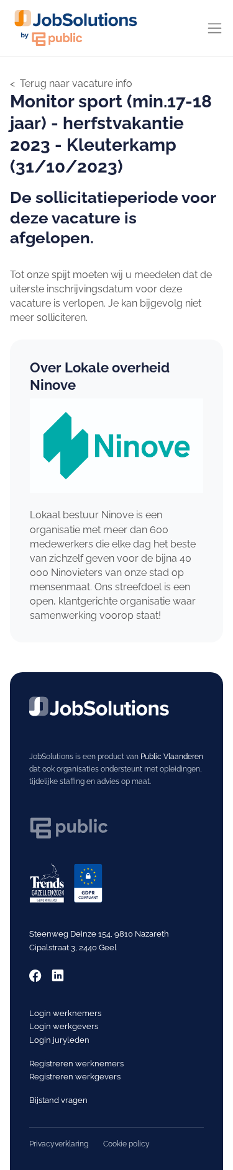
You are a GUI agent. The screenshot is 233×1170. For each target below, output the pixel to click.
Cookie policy (126, 1144)
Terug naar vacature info (76, 83)
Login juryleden (59, 1040)
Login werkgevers (63, 1026)
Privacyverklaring (58, 1144)
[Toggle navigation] (214, 28)
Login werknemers (65, 1013)
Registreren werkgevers (75, 1076)
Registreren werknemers (76, 1063)
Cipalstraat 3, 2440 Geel (73, 947)
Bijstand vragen (58, 1100)
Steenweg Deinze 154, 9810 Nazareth (99, 933)
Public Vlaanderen (171, 756)
